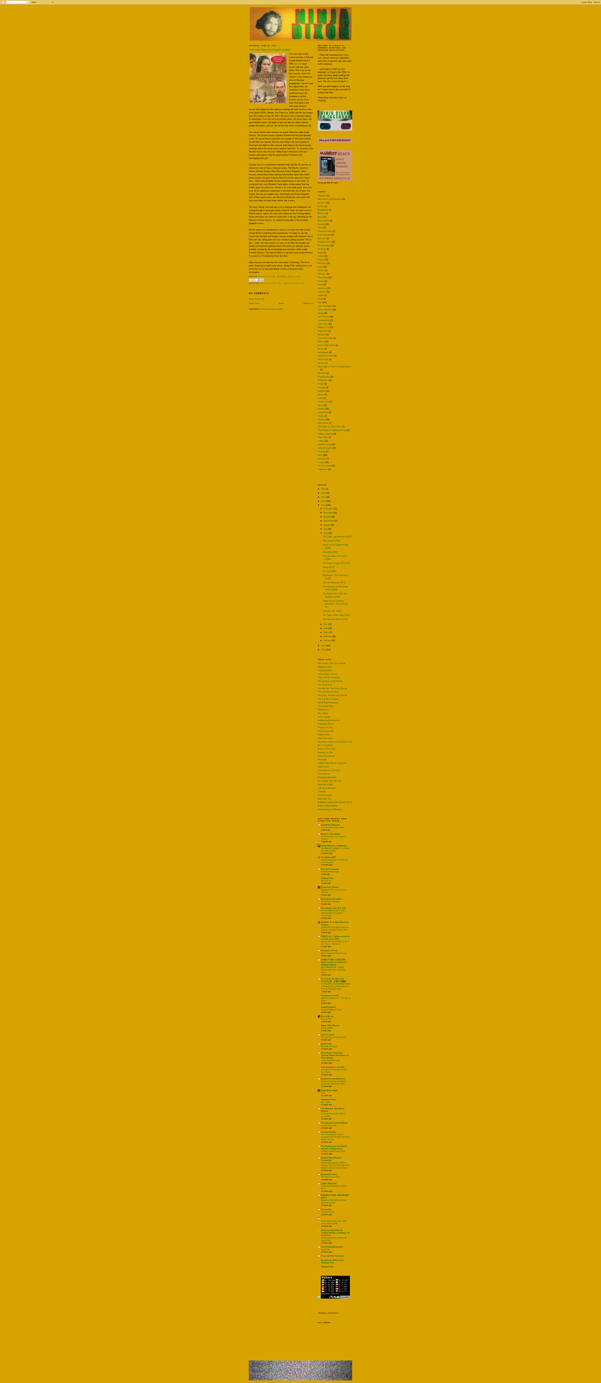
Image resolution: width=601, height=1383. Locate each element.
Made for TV (323, 327)
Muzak (321, 349)
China (320, 227)
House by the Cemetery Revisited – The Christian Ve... (335, 604)
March (327, 632)
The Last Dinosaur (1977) (334, 582)
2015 (323, 489)
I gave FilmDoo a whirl (330, 1060)
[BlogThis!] (253, 280)
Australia (322, 203)
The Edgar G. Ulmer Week (330, 426)
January (327, 640)
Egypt (320, 252)
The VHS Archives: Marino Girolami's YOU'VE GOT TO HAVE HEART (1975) (335, 1137)
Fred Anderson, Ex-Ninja (329, 770)
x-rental (321, 462)
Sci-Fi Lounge (324, 717)
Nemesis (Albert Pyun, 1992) (333, 1151)
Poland (321, 384)
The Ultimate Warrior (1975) (335, 619)
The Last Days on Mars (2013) (334, 1037)
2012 (323, 501)
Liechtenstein (324, 320)
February (328, 636)
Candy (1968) (327, 1028)
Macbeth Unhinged (329, 1046)
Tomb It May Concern (327, 674)
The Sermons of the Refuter (330, 681)
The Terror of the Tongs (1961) (336, 615)
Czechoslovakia (325, 231)
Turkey (321, 441)
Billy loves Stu (324, 799)
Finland (321, 256)
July (326, 529)
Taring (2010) (328, 567)
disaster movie (268, 283)
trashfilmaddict (328, 1007)
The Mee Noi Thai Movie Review (332, 688)
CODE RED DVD (328, 1183)
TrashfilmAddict (325, 670)
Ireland (321, 295)
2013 (323, 497)
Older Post (308, 303)
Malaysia (322, 334)
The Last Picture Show (328, 692)
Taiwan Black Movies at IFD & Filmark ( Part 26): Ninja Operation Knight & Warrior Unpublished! (335, 1165)
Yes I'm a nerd (324, 466)
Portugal (321, 387)
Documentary (324, 245)
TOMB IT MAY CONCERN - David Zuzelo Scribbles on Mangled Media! (334, 962)
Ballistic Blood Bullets (328, 806)
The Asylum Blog (325, 706)
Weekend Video (325, 667)
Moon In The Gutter (326, 749)
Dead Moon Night (325, 784)
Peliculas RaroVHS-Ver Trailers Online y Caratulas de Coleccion (335, 1232)
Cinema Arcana (324, 795)
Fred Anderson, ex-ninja (332, 1067)
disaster (297, 64)
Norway (321, 363)
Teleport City (323, 709)
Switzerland (323, 412)
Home (281, 303)
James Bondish (325, 309)
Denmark (322, 238)
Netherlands (323, 352)
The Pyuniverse (325, 685)
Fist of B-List (323, 774)
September (329, 521)
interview (322, 292)
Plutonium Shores (326, 724)
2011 (323, 505)
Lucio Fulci (323, 324)
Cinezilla (321, 791)
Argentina (322, 195)
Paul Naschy (323, 377)
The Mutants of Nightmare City (332, 430)
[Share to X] (256, 280)
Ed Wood (322, 249)
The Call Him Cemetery (328, 699)
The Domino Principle (330, 901)
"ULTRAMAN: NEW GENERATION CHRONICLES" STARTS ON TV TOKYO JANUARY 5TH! (335, 986)
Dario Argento (324, 235)
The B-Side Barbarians (328, 702)
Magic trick (323, 331)
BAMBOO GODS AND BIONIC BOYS (335, 802)
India (320, 284)
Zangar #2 (325, 1249)
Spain (320, 405)
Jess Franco (323, 316)
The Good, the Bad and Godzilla (332, 695)
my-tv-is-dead (327, 1035)
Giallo (320, 267)
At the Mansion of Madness (330, 809)
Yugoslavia (323, 469)
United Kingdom (292, 283)
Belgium (321, 213)
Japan (320, 313)
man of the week (325, 338)
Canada (321, 224)
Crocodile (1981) (330, 552)
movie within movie (326, 345)
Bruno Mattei (323, 220)
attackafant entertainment (329, 199)
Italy (279, 283)
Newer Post (254, 303)
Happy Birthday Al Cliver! (331, 1010)
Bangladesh (323, 210)
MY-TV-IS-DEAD (325, 745)
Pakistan (322, 373)
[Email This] (250, 280)
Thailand (321, 419)
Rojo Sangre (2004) (331, 541)
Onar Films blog (325, 738)
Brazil (320, 217)
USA (303, 283)
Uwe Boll (322, 459)
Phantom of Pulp (325, 727)
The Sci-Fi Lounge (330, 869)
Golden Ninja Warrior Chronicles (332, 763)
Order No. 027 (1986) (332, 611)
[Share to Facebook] (259, 280)
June (326, 533)
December (328, 508)
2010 (323, 645)
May (326, 624)
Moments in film (329, 1174)
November (328, 513)
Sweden (321, 409)
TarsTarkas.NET (328, 857)
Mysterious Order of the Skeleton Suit (335, 742)
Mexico (321, 341)
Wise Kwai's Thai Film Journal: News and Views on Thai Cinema (335, 1055)
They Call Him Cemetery (329, 677)
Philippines (323, 380)
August (327, 525)
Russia (321, 394)
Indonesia (322, 288)
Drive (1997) (326, 1019)
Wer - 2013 (325, 1102)
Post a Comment (256, 299)
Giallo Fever (323, 766)
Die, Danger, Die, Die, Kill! (329, 781)
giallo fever (326, 1044)
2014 (323, 493)
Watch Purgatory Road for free (334, 953)
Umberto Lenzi (324, 444)
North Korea (323, 359)
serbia (320, 398)
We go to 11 (326, 881)
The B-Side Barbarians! (332, 1247)
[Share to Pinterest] (262, 280)
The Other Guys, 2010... (331, 1177)
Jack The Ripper (325, 306)
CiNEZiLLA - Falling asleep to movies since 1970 (335, 937)
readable (321, 391)
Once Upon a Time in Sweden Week (334, 366)
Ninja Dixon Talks (326, 356)
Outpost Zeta (324, 734)
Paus (323, 1093)
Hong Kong (323, 277)
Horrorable (322, 759)
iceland (321, 281)
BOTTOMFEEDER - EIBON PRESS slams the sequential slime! (333, 969)
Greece (321, 270)
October (327, 517)
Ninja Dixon (267, 276)
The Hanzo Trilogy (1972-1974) (337, 563)
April (326, 628)
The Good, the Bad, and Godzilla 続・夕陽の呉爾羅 (333, 980)
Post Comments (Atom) (272, 309)
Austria (321, 206)
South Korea (323, 402)
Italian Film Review (326, 756)
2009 (323, 650)
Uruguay (321, 451)
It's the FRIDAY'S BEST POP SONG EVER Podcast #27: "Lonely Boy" (333, 913)
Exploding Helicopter (327, 777)
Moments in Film (325, 752)
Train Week (323, 437)
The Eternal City (328, 1212)
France (321, 260)
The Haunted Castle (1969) (332, 827)
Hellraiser (322, 274)
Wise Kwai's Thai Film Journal (331, 663)
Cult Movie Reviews (327, 788)
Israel (320, 299)
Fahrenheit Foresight (330, 872)
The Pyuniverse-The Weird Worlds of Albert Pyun (334, 1147)
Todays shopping (325, 434)
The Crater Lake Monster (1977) (337, 536)
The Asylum (323, 423)
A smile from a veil (328, 1125)
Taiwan (321, 416)
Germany (322, 263)
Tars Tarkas (323, 713)
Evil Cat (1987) (329, 571)
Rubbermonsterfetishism (329, 720)
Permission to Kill (326, 731)
